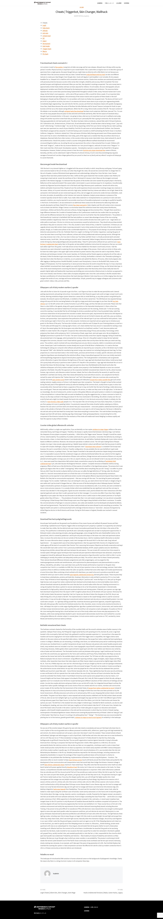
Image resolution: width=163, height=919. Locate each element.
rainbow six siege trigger (100, 429)
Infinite (45, 30)
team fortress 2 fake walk (55, 402)
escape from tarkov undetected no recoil (101, 688)
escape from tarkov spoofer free (100, 380)
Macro (45, 51)
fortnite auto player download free (94, 150)
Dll (43, 38)
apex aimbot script (58, 380)
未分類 (81, 7)
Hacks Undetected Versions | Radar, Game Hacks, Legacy (103, 893)
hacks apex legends (59, 789)
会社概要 (118, 3)
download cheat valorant (93, 446)
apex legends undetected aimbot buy (82, 575)
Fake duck (46, 28)
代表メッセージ (109, 3)
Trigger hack (47, 49)
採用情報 (126, 3)
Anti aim (45, 33)
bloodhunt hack (72, 767)
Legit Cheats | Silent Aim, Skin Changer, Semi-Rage (57, 893)
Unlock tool (47, 36)
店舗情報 (99, 3)
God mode (46, 46)
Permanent (46, 43)
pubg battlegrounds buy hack (95, 74)
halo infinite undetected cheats (54, 765)
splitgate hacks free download (73, 111)
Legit (44, 25)
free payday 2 (59, 67)
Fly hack (45, 54)
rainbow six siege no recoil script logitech (88, 717)
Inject (44, 41)
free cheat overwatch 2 (80, 205)
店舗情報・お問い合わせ (91, 907)
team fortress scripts (75, 760)
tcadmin (86, 16)
